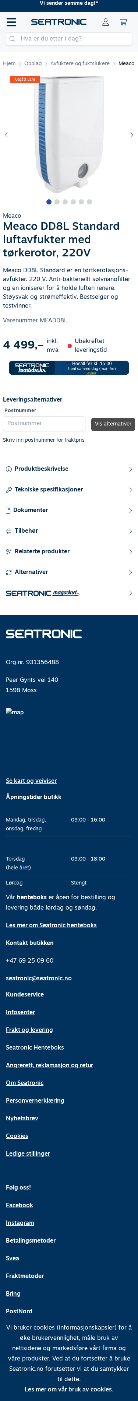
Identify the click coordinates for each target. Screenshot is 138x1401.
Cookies (17, 1136)
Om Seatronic (24, 1083)
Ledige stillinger (28, 1154)
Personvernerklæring (35, 1101)
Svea (12, 1259)
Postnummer (20, 411)
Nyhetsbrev (22, 1119)
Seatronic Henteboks (35, 1048)
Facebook (19, 1206)
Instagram (20, 1223)
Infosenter (20, 1013)
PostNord (19, 1312)
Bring (13, 1294)
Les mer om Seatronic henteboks (51, 926)
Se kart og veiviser (31, 781)
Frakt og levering (29, 1030)
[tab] (49, 201)
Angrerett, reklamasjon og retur (49, 1066)
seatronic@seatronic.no (39, 979)
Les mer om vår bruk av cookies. (69, 1390)
